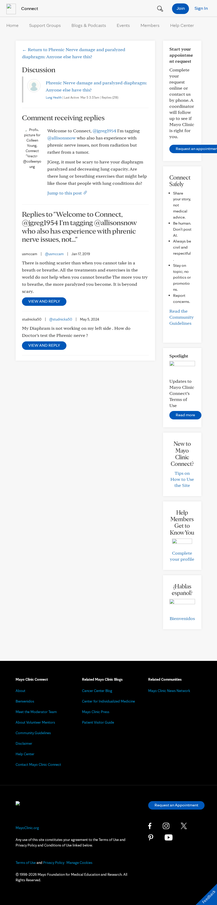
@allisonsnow (61, 138)
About (20, 691)
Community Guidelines (33, 733)
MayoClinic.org (27, 828)
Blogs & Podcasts (88, 25)
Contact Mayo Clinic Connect (38, 764)
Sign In (201, 8)
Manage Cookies (79, 862)
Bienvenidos (182, 618)
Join (181, 8)
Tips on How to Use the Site (182, 479)
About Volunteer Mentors (35, 722)
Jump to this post (65, 193)
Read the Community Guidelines (181, 317)
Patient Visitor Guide (98, 722)
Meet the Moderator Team (36, 712)
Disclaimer (24, 743)
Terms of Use (26, 862)
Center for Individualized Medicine (108, 701)
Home (12, 25)
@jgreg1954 (104, 130)
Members (150, 25)
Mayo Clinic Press (95, 712)
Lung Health (54, 97)
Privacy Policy (53, 862)
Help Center (182, 25)
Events (123, 25)
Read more (185, 414)
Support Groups (45, 25)
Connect (29, 8)
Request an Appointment (176, 804)
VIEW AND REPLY (44, 301)
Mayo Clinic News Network (169, 691)
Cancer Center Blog (97, 691)
